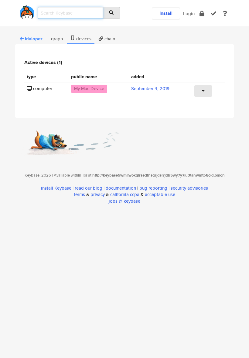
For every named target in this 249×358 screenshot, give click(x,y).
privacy (97, 194)
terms (79, 194)
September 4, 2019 (150, 88)
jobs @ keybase (124, 201)
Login (189, 13)
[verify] (213, 13)
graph (56, 38)
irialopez (34, 38)
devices (83, 38)
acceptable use (160, 194)
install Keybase (56, 188)
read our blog (88, 188)
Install (165, 13)
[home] (27, 10)
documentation (121, 188)
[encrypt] (202, 13)
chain (109, 38)
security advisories (189, 188)
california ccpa (124, 194)
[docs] (225, 13)
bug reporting (153, 188)
